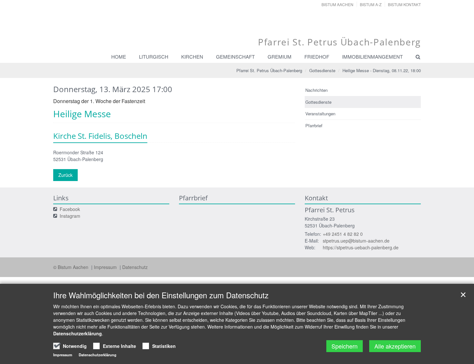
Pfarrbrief (313, 125)
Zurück (65, 175)
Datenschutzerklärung (77, 333)
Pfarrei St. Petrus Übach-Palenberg (269, 70)
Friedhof (316, 56)
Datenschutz (135, 267)
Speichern (344, 346)
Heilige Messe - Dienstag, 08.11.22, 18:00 (381, 70)
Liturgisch (153, 56)
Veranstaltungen (320, 113)
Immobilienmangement (372, 56)
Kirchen (192, 56)
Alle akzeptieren (395, 346)
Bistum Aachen (337, 4)
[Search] (415, 57)
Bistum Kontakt (404, 4)
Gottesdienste (322, 70)
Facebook (70, 209)
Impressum (106, 267)
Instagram (70, 216)
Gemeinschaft (235, 56)
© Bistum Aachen (71, 267)
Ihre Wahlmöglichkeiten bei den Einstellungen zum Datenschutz (161, 295)
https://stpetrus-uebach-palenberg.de (361, 247)
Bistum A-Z (370, 4)
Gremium (279, 56)
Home (118, 56)
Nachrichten (316, 90)
